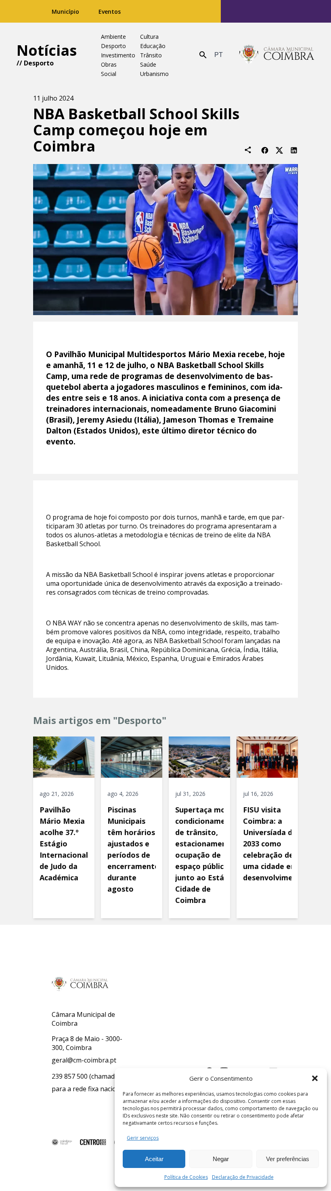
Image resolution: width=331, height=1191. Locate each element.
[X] (279, 149)
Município (65, 11)
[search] (203, 55)
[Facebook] (265, 149)
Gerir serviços (143, 1137)
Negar (221, 1158)
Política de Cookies (186, 1177)
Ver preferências (287, 1158)
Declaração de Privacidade (243, 1177)
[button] (315, 1078)
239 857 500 (70, 1076)
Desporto (39, 63)
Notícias (47, 50)
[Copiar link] (247, 149)
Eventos (109, 11)
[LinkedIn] (294, 149)
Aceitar (154, 1158)
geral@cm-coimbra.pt (84, 1060)
